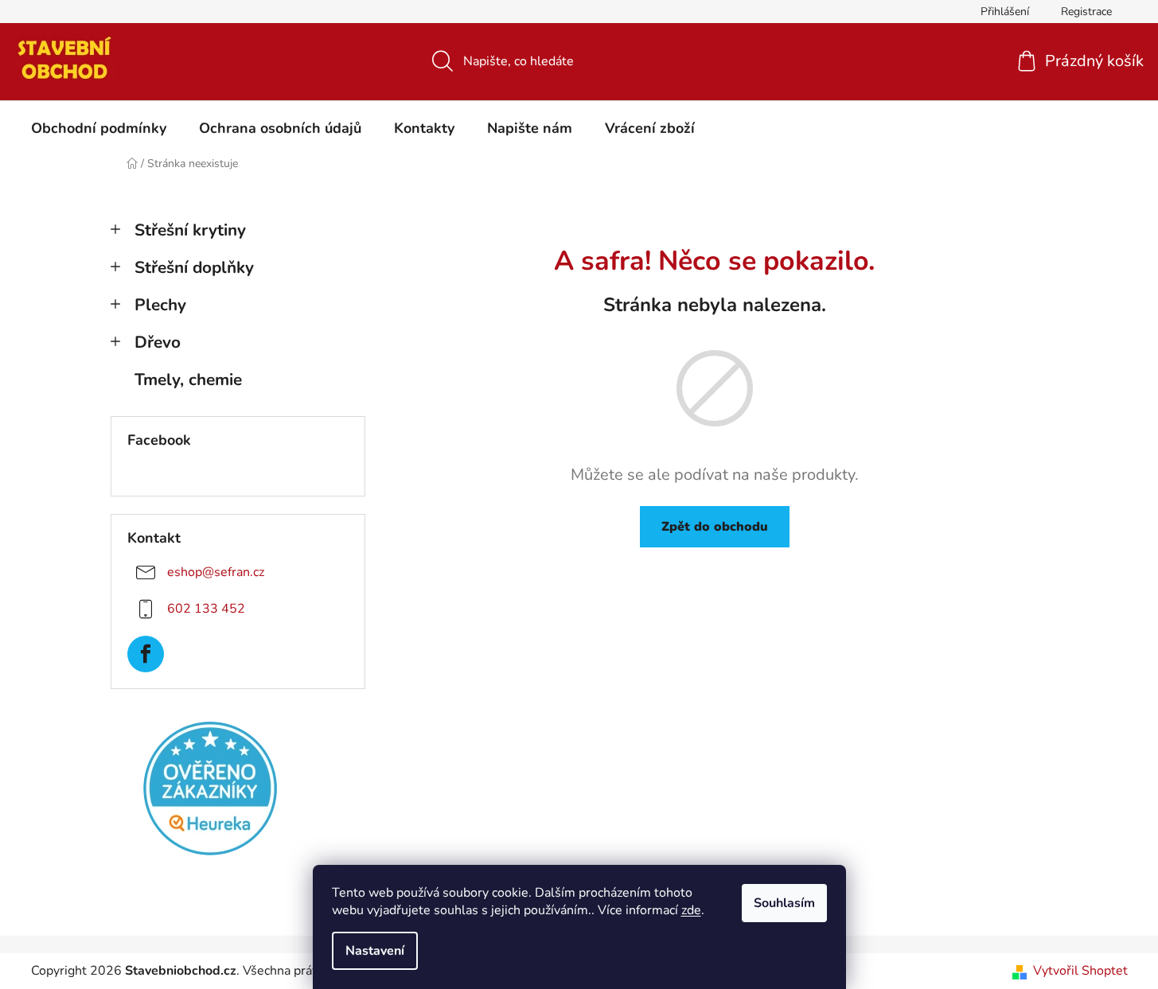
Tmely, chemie (188, 379)
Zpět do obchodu (714, 526)
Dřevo (158, 342)
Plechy (160, 305)
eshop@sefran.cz (215, 572)
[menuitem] (98, 128)
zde (691, 910)
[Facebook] (145, 654)
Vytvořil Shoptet (1080, 970)
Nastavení (374, 951)
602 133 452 (206, 608)
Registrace (1086, 11)
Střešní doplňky (194, 267)
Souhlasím (784, 903)
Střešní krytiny (190, 230)
